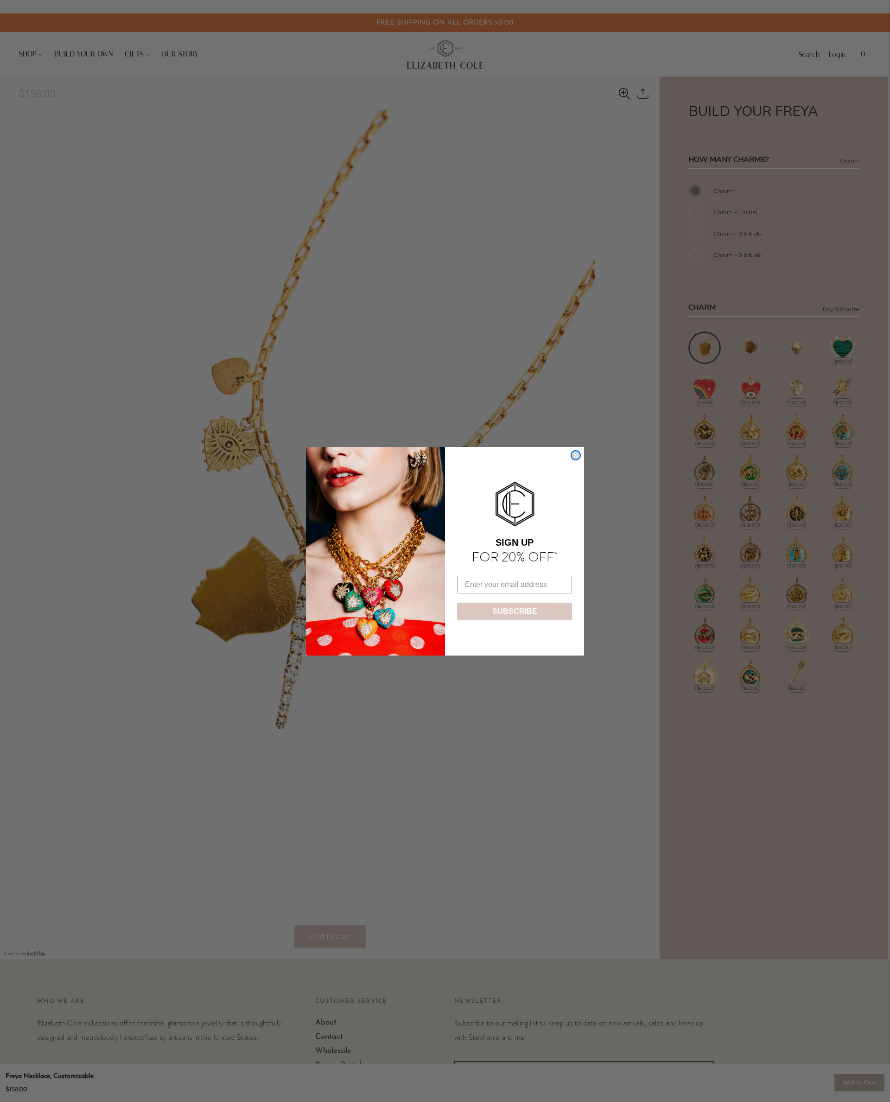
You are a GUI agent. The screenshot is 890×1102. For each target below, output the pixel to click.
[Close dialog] (575, 455)
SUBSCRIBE (514, 611)
